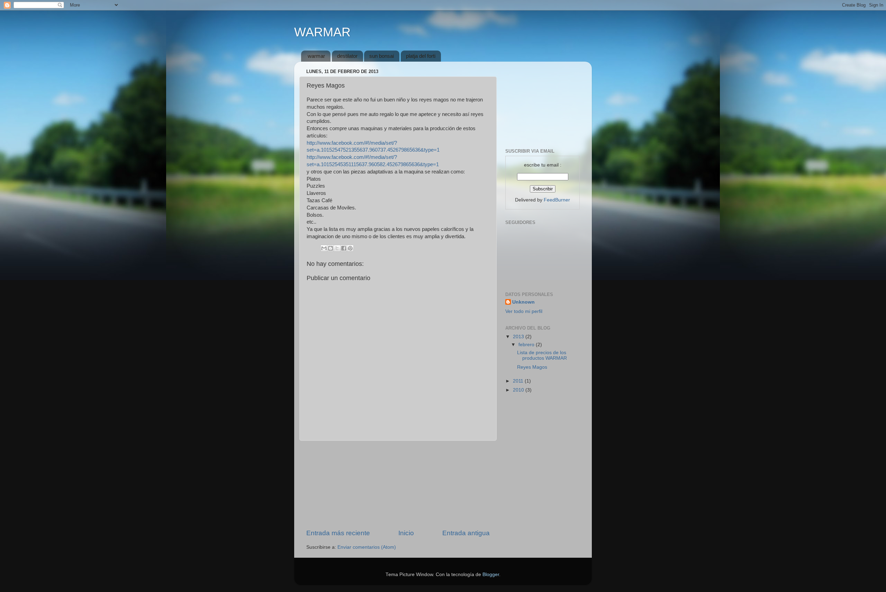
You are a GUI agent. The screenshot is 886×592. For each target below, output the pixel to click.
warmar (316, 56)
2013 (519, 336)
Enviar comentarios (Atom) (366, 547)
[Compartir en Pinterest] (350, 248)
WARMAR (322, 32)
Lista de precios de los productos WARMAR (542, 355)
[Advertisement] (398, 484)
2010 (519, 390)
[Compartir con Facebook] (343, 248)
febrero (527, 344)
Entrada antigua (466, 533)
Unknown (523, 302)
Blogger (490, 574)
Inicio (406, 533)
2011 (519, 381)
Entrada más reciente (338, 533)
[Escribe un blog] (330, 248)
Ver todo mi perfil (523, 311)
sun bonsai (381, 56)
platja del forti (420, 56)
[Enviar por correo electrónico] (323, 248)
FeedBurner (557, 200)
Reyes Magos (532, 367)
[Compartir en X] (337, 248)
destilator (347, 56)
